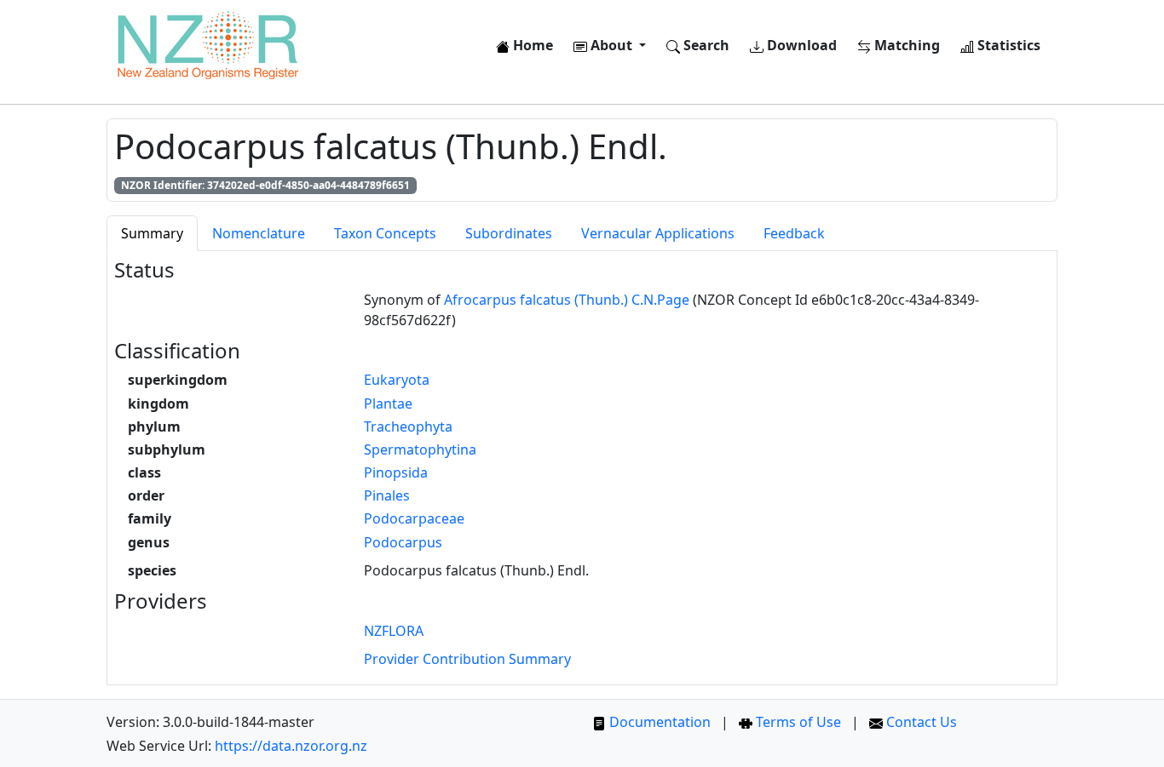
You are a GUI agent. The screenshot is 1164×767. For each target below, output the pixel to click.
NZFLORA (394, 630)
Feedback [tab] (794, 233)
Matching (905, 45)
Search (704, 45)
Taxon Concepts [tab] (385, 233)
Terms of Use (796, 722)
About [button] (611, 45)
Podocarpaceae (414, 518)
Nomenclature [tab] (258, 233)
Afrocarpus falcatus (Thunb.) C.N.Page (566, 299)
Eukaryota (396, 379)
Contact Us (920, 722)
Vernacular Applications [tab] (658, 233)
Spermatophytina (420, 449)
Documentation (658, 722)
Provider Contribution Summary (467, 659)
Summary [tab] (152, 233)
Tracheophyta (408, 426)
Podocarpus (403, 542)
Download (800, 45)
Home (531, 45)
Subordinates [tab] (508, 233)
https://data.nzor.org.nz (291, 745)
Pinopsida (396, 472)
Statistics (1007, 45)
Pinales (387, 495)
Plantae (388, 403)
